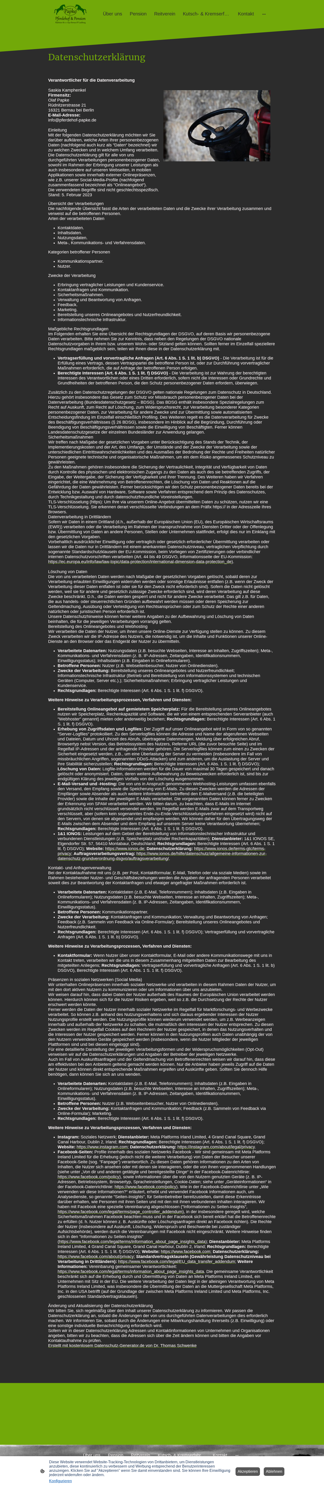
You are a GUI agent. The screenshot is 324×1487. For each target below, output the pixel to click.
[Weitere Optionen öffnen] (264, 14)
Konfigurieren (60, 1481)
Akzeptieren (248, 1471)
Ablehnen (274, 1471)
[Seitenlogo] (70, 14)
